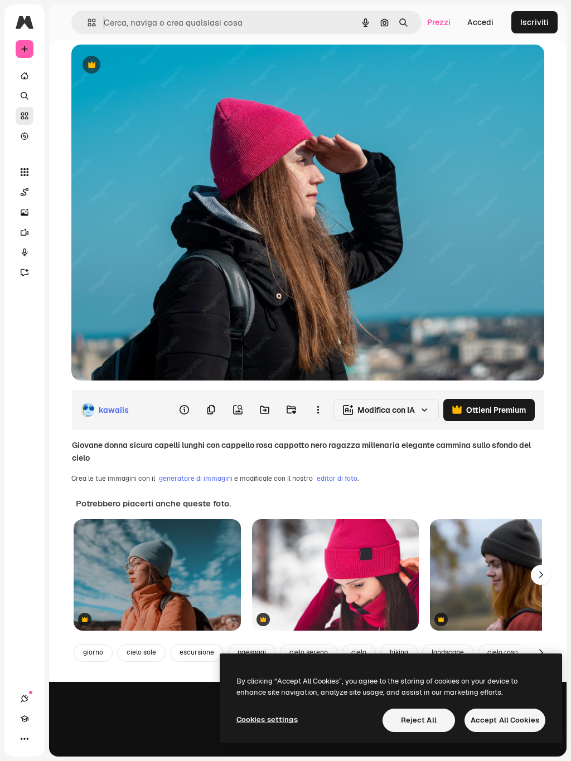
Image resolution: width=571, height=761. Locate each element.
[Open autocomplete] (87, 22)
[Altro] (24, 739)
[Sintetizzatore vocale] (24, 252)
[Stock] (24, 116)
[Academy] (24, 719)
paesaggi (252, 652)
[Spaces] (24, 192)
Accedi (480, 22)
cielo (358, 652)
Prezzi (439, 22)
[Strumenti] (24, 172)
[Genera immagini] (24, 212)
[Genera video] (24, 232)
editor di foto (337, 478)
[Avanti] (541, 575)
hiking (399, 652)
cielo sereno (308, 652)
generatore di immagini (196, 478)
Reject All (419, 720)
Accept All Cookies (505, 720)
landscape (448, 652)
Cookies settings (267, 719)
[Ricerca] (24, 96)
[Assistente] (24, 272)
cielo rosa (502, 652)
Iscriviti (534, 22)
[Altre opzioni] (318, 410)
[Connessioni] (24, 699)
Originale (145, 65)
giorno (93, 652)
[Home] (24, 76)
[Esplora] (24, 136)
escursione (197, 652)
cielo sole (141, 652)
